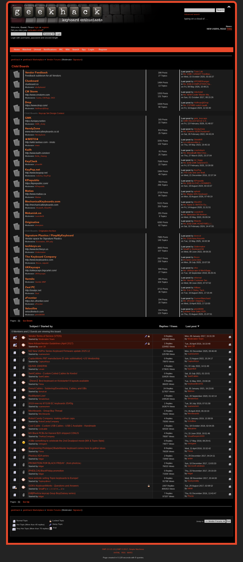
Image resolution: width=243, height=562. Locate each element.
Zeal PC (30, 287)
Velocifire (31, 308)
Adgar (41, 459)
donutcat (43, 391)
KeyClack (31, 161)
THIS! (229, 29)
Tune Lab (198, 71)
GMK (28, 117)
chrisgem (43, 444)
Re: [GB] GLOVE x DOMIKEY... (197, 183)
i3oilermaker (40, 252)
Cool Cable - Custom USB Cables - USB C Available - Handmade (62, 425)
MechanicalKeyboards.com (42, 201)
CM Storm (31, 91)
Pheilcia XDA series (38, 455)
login (37, 27)
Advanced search (192, 14)
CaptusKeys (44, 361)
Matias (29, 190)
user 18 (42, 346)
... (59, 489)
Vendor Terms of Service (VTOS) (45, 336)
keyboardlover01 (195, 384)
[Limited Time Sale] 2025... (195, 311)
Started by (47, 326)
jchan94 (38, 164)
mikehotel (198, 92)
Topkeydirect (44, 481)
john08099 (40, 315)
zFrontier (31, 297)
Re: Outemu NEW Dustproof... (197, 131)
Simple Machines (136, 549)
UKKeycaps (32, 267)
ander (190, 458)
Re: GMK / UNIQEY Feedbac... (197, 74)
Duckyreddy (193, 481)
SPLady (49, 242)
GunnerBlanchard (202, 298)
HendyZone (32, 128)
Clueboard (32, 80)
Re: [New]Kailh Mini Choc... (195, 153)
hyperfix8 (192, 369)
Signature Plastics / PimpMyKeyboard (49, 235)
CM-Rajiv (46, 98)
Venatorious (44, 399)
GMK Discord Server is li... (195, 121)
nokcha (39, 176)
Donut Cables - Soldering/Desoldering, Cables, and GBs (57, 388)
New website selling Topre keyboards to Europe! (53, 478)
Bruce (38, 263)
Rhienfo (197, 221)
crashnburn (199, 150)
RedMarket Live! (36, 396)
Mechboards (44, 414)
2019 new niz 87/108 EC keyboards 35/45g (50, 403)
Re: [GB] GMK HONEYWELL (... (198, 223)
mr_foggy (198, 160)
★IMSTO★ (32, 139)
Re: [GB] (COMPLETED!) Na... (197, 84)
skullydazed (40, 87)
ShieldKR (198, 139)
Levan (41, 369)
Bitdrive (191, 391)
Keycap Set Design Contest (51, 113)
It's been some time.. (192, 260)
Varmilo (30, 278)
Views (173, 326)
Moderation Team (46, 339)
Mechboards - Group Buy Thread (45, 411)
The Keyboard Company (40, 256)
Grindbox (192, 421)
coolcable (43, 429)
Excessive (40, 242)
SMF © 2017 (122, 549)
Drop (28, 102)
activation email (35, 30)
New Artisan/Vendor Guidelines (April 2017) (50, 343)
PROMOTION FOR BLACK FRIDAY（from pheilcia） (55, 463)
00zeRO (47, 208)
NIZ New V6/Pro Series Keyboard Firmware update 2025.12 (59, 351)
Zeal (37, 293)
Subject (33, 326)
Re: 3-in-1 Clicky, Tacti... (194, 290)
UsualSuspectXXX (196, 436)
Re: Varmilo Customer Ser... (196, 280)
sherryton (39, 225)
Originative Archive (47, 231)
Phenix (191, 496)
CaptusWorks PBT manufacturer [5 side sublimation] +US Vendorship (63, 358)
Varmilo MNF (40, 282)
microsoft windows (196, 466)
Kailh (28, 149)
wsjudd (45, 263)
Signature (77, 59)
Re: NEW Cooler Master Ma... (197, 95)
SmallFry (43, 489)
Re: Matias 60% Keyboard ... (196, 194)
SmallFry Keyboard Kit (193, 249)
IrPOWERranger (201, 81)
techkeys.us (33, 246)
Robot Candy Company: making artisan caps (51, 418)
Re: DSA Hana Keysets (194, 238)
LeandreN (39, 216)
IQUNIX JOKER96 (37, 366)
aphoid (197, 191)
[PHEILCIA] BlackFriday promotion (46, 470)
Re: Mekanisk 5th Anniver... (195, 214)
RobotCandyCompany (49, 421)
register (45, 27)
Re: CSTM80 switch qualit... (196, 105)
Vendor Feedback (36, 72)
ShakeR (39, 208)
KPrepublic (32, 180)
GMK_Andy (40, 124)
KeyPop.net (32, 169)
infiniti (190, 488)
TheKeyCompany (47, 436)
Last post (191, 326)
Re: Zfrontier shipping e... (194, 301)
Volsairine (192, 428)
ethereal (197, 278)
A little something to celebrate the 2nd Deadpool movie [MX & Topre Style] (66, 440)
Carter (38, 98)
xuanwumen (44, 354)
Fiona (41, 384)
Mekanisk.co (33, 213)
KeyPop (47, 176)
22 (62, 489)
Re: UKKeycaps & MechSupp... (197, 270)
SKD (53, 98)
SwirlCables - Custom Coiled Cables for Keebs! (52, 373)
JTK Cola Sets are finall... (194, 172)
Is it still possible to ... (193, 142)
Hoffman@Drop (42, 108)
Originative (32, 222)
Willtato (197, 287)
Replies (163, 326)
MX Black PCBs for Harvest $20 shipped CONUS (53, 433)
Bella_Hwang (41, 156)
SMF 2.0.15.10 (109, 549)
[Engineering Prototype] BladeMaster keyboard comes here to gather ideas (66, 448)
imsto (37, 145)
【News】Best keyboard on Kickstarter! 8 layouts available (58, 381)
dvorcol (197, 236)
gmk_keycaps (200, 118)
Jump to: (200, 521)
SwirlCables (44, 376)
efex (196, 268)
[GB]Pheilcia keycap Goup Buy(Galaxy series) (52, 493)
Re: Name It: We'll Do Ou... (195, 205)
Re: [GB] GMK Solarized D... (196, 163)
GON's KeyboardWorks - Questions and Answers (53, 485)
